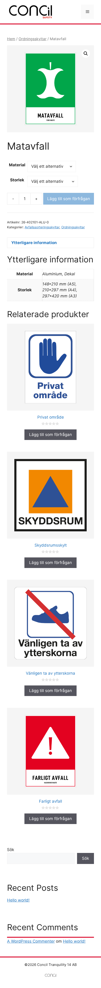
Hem (11, 39)
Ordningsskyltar (33, 39)
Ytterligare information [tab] (34, 242)
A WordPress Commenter (31, 941)
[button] (86, 53)
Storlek (17, 180)
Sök (10, 849)
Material (17, 165)
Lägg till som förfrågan (68, 198)
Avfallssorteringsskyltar (42, 227)
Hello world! (18, 900)
